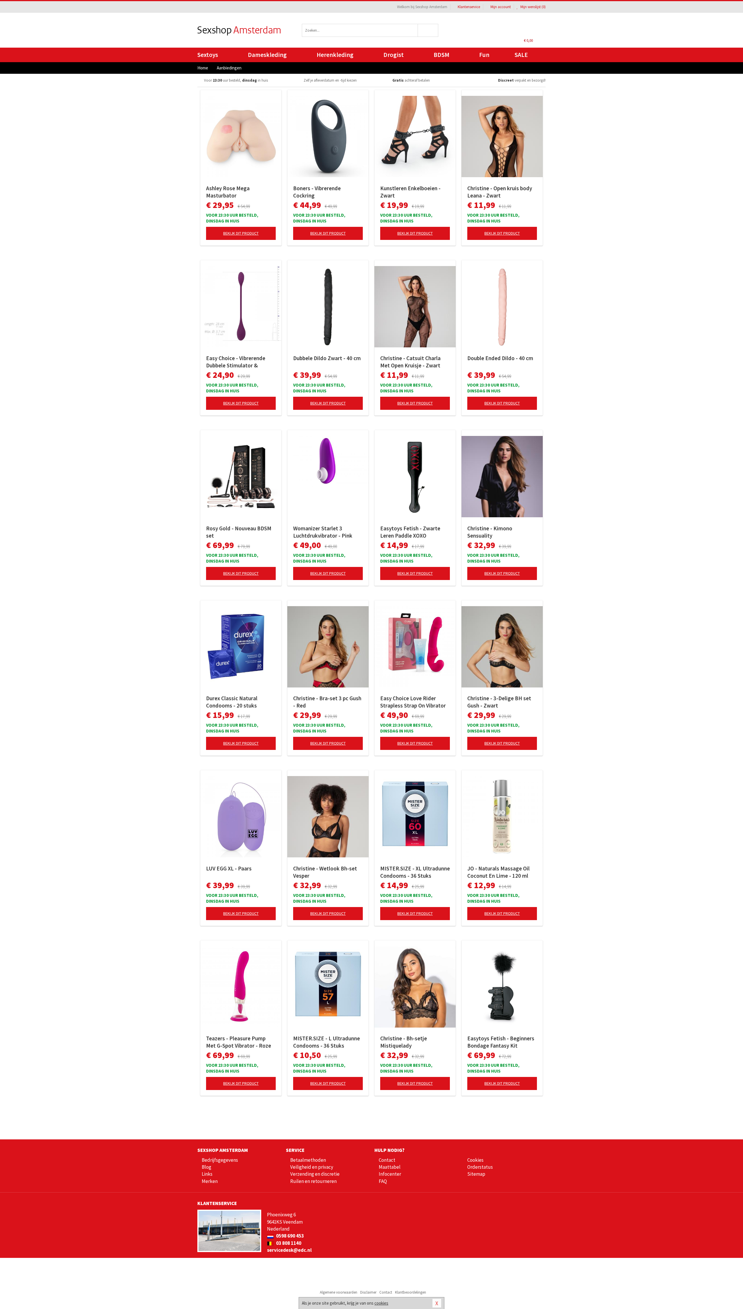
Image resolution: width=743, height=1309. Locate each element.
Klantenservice (469, 6)
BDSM (441, 55)
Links (207, 1174)
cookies (381, 1303)
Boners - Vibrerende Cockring (317, 192)
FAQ (383, 1181)
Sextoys (207, 55)
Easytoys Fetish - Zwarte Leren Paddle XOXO (410, 532)
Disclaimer (368, 1292)
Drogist (393, 55)
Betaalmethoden (308, 1160)
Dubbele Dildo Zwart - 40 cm (327, 358)
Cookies (475, 1160)
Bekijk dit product (241, 233)
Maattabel (390, 1167)
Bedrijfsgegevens (220, 1160)
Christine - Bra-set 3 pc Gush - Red (327, 702)
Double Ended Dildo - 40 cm (500, 358)
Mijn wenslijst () (533, 6)
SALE (521, 55)
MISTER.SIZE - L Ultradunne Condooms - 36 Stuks (326, 1042)
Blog (206, 1167)
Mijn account (500, 6)
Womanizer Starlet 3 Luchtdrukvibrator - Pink (322, 532)
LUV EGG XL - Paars (229, 868)
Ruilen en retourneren (313, 1181)
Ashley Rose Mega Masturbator (228, 192)
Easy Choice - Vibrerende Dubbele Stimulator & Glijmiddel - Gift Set (235, 362)
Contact (387, 1160)
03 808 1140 (288, 1243)
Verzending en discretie (315, 1174)
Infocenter (390, 1174)
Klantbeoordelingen (410, 1292)
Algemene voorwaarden (338, 1292)
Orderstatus (480, 1167)
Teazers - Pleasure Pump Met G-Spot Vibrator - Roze (238, 1042)
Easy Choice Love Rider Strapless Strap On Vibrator (413, 702)
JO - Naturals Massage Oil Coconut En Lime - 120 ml (498, 872)
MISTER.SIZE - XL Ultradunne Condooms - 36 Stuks (415, 872)
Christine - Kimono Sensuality (489, 532)
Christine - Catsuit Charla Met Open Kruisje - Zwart (410, 362)
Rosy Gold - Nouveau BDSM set (238, 532)
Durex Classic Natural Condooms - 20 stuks (231, 702)
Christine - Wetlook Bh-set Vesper (325, 872)
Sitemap (476, 1174)
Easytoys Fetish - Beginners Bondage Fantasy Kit (500, 1042)
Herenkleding (335, 55)
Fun (484, 55)
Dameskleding (267, 55)
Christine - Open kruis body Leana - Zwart (499, 192)
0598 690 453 (289, 1236)
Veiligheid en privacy (311, 1167)
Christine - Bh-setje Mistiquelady (403, 1042)
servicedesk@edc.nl (289, 1250)
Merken (210, 1181)
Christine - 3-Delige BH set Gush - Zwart (499, 702)
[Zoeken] (428, 30)
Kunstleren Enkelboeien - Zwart (410, 192)
